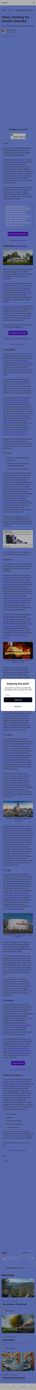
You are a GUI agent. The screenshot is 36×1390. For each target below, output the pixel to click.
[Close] (32, 682)
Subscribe (18, 700)
